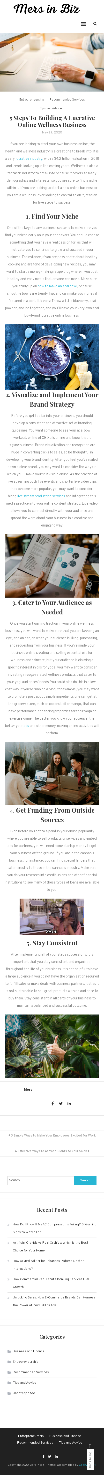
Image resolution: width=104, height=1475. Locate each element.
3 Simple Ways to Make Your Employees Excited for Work (53, 1136)
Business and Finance (29, 1351)
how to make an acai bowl (57, 286)
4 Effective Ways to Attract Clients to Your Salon (51, 1151)
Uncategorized (24, 1393)
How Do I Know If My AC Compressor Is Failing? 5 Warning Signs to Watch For (55, 1228)
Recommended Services (67, 100)
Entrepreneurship (31, 100)
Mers (28, 1090)
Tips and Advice (51, 109)
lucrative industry (28, 159)
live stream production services (41, 496)
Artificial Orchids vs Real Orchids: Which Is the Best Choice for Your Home (50, 1247)
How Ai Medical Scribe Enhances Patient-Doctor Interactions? (48, 1265)
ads (26, 726)
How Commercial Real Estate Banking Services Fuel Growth (51, 1283)
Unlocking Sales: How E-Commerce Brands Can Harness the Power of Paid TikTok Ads (54, 1301)
